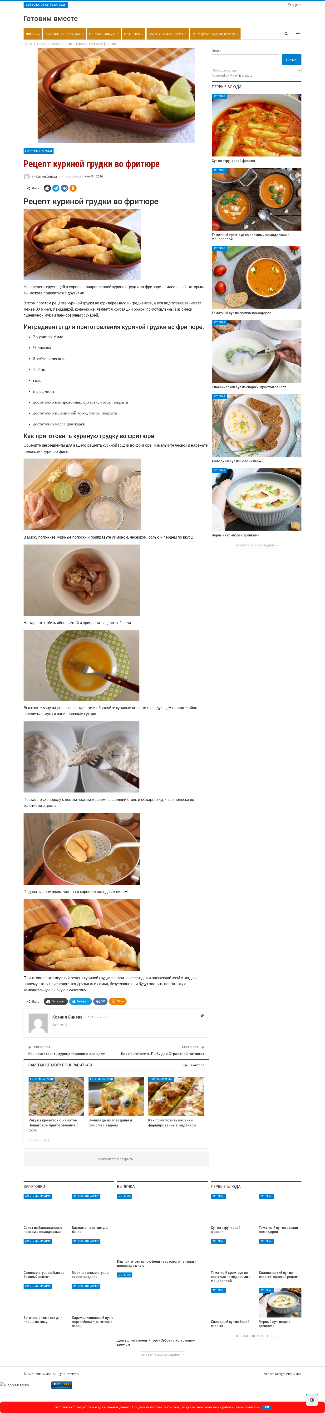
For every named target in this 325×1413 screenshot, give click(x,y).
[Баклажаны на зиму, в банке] (93, 1208)
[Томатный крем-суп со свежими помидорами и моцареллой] (256, 199)
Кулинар (219, 96)
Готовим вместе (51, 18)
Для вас (33, 34)
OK (267, 1407)
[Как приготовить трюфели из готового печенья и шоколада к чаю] (162, 1225)
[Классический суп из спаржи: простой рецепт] (256, 351)
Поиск (216, 50)
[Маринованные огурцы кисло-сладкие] (93, 1253)
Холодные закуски (62, 34)
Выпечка (132, 34)
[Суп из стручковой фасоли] (256, 125)
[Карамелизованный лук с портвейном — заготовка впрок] (93, 1298)
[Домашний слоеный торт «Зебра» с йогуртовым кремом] (162, 1304)
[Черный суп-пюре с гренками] (256, 499)
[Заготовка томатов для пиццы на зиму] (45, 1298)
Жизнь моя (293, 1374)
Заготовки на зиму (166, 34)
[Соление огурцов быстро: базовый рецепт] (45, 1253)
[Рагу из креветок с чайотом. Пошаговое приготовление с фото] (56, 1096)
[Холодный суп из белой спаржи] (256, 425)
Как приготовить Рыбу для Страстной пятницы (162, 1054)
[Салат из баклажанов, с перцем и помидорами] (45, 1208)
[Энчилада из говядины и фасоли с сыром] (116, 1096)
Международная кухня (213, 34)
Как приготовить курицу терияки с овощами (66, 1054)
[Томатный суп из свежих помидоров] (256, 277)
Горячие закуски (38, 150)
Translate (245, 75)
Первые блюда (102, 34)
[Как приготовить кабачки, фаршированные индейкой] (176, 1096)
